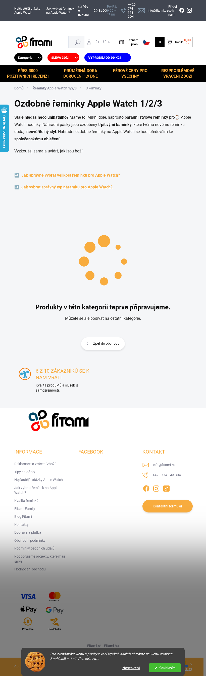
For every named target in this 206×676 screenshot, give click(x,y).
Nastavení (131, 667)
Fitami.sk (94, 646)
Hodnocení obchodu (30, 569)
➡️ (16, 175)
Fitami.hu (111, 646)
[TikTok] (166, 487)
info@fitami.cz (163, 465)
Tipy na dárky (24, 472)
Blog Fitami (23, 516)
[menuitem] (28, 57)
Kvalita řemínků (26, 501)
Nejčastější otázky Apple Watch (27, 10)
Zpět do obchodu (106, 343)
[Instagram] (156, 487)
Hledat (77, 42)
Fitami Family (24, 509)
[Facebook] (146, 487)
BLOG (103, 10)
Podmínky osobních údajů (34, 548)
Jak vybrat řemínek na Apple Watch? (60, 10)
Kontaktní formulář (167, 506)
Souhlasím (167, 668)
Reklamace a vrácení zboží (34, 464)
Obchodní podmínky (29, 540)
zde (95, 659)
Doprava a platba (27, 532)
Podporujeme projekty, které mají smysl (39, 558)
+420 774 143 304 (166, 475)
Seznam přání (132, 42)
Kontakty (21, 525)
